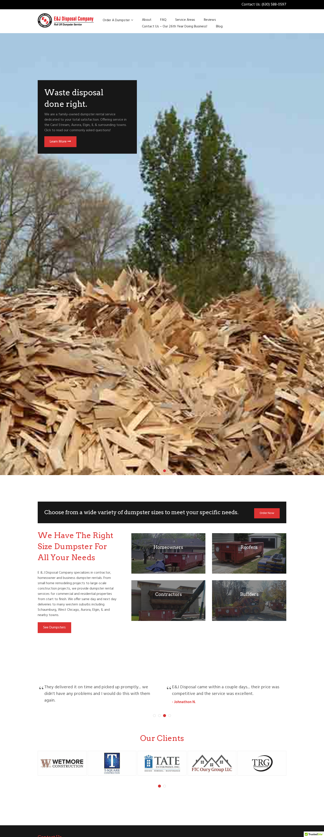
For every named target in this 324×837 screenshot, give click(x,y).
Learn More (58, 142)
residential (88, 594)
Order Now (267, 513)
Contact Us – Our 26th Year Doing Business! (174, 26)
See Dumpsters (54, 627)
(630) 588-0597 (273, 4)
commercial (64, 594)
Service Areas (185, 20)
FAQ (163, 20)
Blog (219, 26)
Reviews (210, 20)
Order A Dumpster (116, 20)
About (146, 20)
